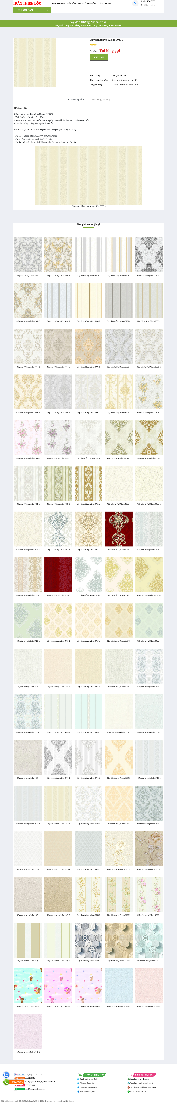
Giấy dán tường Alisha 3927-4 (149, 641)
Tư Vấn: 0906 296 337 (138, 1091)
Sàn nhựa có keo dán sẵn (139, 1079)
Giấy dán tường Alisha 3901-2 (58, 275)
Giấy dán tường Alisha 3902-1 (88, 275)
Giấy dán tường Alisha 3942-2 (149, 1006)
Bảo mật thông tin (86, 1083)
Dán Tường (58, 3)
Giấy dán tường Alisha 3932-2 (88, 778)
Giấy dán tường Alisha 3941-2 (58, 1006)
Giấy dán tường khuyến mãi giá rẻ (143, 1087)
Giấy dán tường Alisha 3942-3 (28, 1052)
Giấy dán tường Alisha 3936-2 (149, 869)
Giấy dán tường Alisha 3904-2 (88, 321)
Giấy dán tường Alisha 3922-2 (58, 504)
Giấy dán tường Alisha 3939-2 (58, 961)
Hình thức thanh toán (88, 1087)
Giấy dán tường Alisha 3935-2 (58, 869)
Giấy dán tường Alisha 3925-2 (28, 595)
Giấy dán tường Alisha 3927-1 (58, 641)
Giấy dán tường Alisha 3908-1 (148, 412)
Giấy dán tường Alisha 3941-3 (88, 1006)
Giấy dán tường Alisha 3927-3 (118, 641)
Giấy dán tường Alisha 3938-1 (88, 915)
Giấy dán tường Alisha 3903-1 (148, 275)
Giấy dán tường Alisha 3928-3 (88, 686)
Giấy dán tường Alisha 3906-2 (149, 367)
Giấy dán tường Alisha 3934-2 (118, 824)
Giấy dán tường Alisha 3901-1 (28, 275)
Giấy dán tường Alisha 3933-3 (107, 25)
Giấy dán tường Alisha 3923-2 (149, 504)
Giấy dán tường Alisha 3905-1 (28, 367)
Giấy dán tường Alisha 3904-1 (58, 321)
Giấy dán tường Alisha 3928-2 (58, 686)
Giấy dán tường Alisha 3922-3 (88, 504)
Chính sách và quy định (88, 1079)
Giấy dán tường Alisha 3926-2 (118, 595)
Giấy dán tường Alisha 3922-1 (28, 504)
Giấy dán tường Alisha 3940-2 (118, 961)
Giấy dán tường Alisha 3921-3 (148, 458)
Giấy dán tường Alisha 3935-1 (28, 869)
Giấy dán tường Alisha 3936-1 (118, 869)
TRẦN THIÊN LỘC (27, 3)
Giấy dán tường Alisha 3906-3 (28, 412)
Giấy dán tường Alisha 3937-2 (58, 915)
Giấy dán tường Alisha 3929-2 (28, 732)
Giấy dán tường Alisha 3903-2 (28, 321)
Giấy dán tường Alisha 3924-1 (58, 549)
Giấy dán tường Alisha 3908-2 (28, 458)
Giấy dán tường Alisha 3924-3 (118, 549)
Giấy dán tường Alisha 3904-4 (149, 321)
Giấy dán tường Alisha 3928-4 (118, 686)
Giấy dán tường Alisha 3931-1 (118, 732)
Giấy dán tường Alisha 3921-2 (118, 458)
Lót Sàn (71, 3)
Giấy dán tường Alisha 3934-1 (88, 824)
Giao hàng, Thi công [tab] (101, 99)
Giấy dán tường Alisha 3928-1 (28, 686)
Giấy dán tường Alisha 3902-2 (118, 275)
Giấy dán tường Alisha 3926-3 (149, 595)
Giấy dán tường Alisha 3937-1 (28, 915)
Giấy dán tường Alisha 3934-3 (149, 824)
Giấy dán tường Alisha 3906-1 (118, 367)
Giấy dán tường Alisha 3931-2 (148, 732)
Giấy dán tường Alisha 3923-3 (28, 549)
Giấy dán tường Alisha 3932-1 (58, 778)
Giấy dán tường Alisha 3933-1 (148, 778)
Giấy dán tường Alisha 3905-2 (58, 367)
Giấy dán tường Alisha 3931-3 (28, 778)
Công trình (105, 3)
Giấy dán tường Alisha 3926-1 (88, 595)
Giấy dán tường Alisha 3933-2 (28, 824)
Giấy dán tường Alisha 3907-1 (58, 412)
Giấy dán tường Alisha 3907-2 (88, 412)
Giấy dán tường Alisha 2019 (78, 25)
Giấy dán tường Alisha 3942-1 (118, 1006)
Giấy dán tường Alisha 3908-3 (58, 458)
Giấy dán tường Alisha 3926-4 (28, 641)
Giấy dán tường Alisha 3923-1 (118, 504)
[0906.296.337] (6, 1082)
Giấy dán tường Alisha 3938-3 (149, 915)
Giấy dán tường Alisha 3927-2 (88, 641)
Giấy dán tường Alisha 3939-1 (28, 961)
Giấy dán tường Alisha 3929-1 (148, 686)
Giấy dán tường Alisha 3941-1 (28, 1006)
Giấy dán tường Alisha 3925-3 (58, 595)
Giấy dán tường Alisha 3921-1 (88, 458)
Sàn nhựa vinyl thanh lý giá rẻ (141, 1083)
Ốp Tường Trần (87, 3)
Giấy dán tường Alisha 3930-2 (88, 732)
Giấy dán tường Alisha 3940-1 (88, 961)
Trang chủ (58, 25)
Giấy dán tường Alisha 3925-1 (148, 549)
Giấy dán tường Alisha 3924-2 (88, 549)
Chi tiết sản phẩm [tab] (75, 99)
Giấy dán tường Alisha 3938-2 (118, 915)
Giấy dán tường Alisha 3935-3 (88, 869)
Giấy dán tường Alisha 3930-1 (58, 732)
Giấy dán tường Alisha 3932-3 (118, 778)
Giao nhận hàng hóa (87, 1091)
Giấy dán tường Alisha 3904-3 (118, 321)
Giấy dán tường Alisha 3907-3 (118, 412)
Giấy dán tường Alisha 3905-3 (88, 367)
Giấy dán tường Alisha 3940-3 (149, 961)
